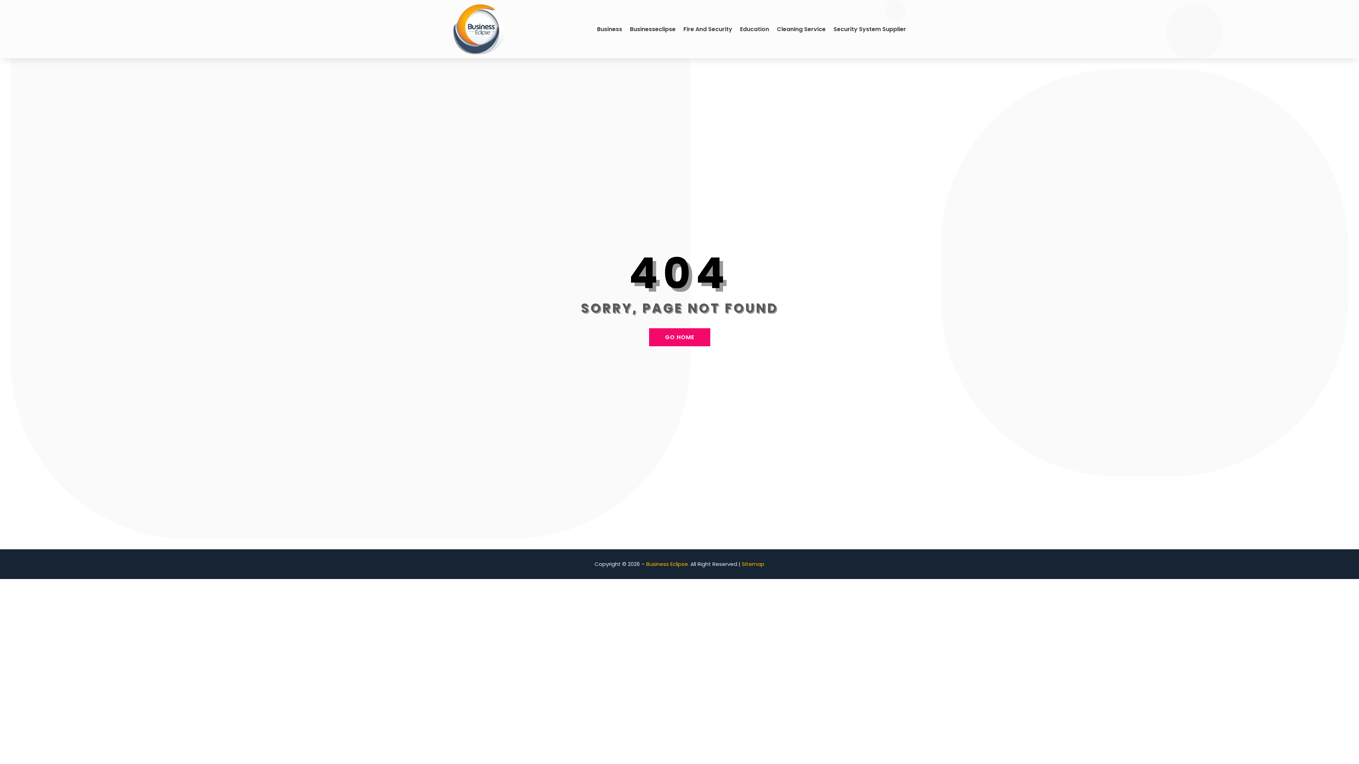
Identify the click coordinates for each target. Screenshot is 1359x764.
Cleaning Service (801, 29)
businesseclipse (653, 29)
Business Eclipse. (667, 564)
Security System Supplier (869, 29)
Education (754, 29)
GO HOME (679, 337)
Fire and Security (707, 29)
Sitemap (753, 564)
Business (609, 29)
